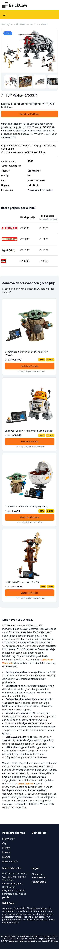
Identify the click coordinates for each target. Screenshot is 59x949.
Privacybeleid (39, 881)
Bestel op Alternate (29, 517)
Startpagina (6, 24)
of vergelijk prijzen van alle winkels (30, 371)
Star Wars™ (42, 24)
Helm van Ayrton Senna (15, 873)
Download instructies (40, 190)
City (4, 843)
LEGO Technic (25, 783)
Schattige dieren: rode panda (14, 895)
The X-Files (8, 880)
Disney (6, 847)
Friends (6, 852)
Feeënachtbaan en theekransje (12, 885)
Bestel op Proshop (29, 366)
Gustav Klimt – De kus (14, 876)
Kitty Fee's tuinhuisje (13, 890)
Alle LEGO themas (24, 24)
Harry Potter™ (10, 861)
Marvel (6, 856)
